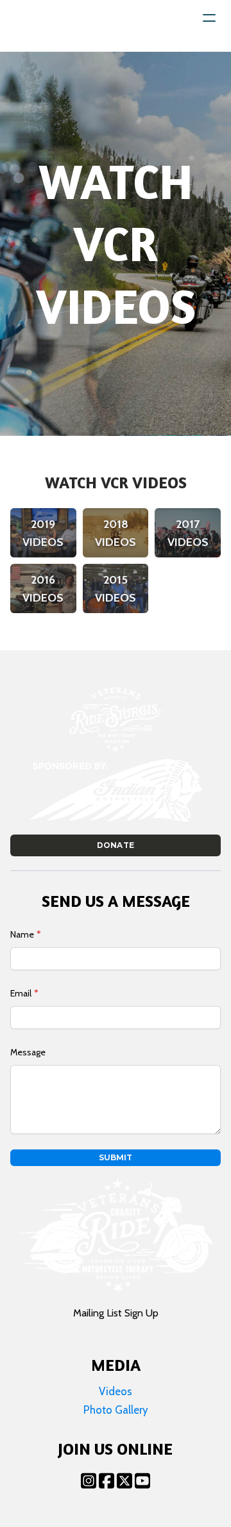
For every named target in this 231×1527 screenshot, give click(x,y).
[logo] (50, 25)
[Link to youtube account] (142, 1480)
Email (20, 993)
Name (22, 934)
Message (28, 1052)
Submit (115, 1157)
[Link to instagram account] (88, 1480)
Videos (115, 1391)
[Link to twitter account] (124, 1480)
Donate (115, 845)
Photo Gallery (115, 1409)
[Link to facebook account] (106, 1480)
